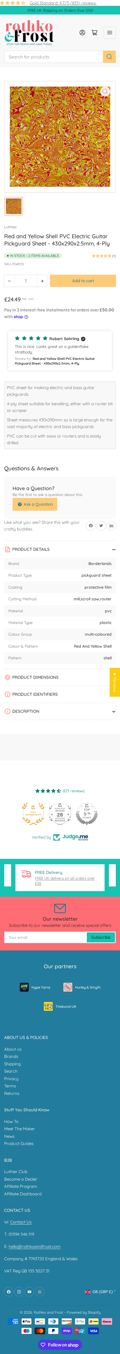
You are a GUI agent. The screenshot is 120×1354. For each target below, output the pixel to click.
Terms (10, 1085)
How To (11, 1121)
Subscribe (101, 937)
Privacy (11, 1078)
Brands (11, 1056)
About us (12, 1049)
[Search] (109, 57)
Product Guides (18, 1143)
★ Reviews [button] (114, 682)
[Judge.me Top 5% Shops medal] (87, 814)
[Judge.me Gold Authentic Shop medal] (33, 814)
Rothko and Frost (48, 1312)
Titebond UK (66, 1006)
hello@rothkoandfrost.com (35, 1246)
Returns (11, 1093)
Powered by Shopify (83, 1312)
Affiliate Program (20, 1186)
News (9, 1136)
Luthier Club (15, 1171)
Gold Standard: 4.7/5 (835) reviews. (63, 3)
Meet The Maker (19, 1128)
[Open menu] (110, 32)
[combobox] (60, 57)
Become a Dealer (20, 1179)
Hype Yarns (41, 987)
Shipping (12, 1064)
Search (11, 1071)
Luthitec (10, 227)
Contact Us (21, 1222)
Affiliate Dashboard (23, 1193)
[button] (60, 350)
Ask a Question (38, 504)
